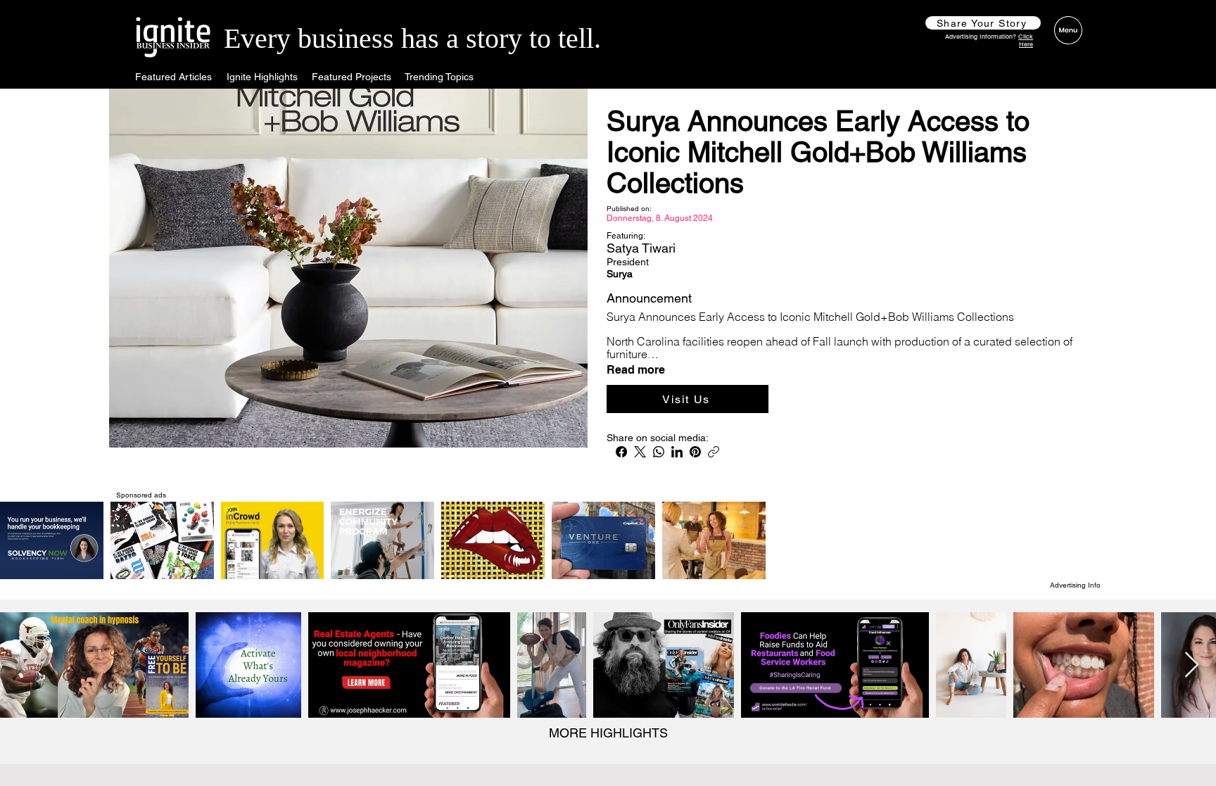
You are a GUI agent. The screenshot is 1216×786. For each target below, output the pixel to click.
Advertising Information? (989, 40)
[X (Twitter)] (640, 451)
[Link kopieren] (713, 451)
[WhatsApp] (658, 451)
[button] (983, 23)
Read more (636, 370)
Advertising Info (1075, 585)
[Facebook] (621, 451)
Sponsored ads (141, 495)
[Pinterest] (695, 451)
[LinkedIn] (677, 451)
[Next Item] (1192, 665)
